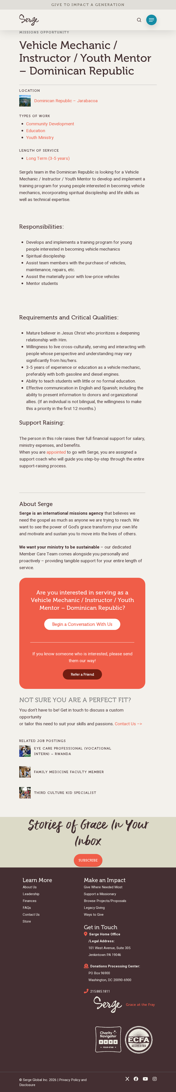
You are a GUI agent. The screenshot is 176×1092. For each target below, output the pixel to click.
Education (35, 131)
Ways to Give (94, 914)
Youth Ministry (40, 137)
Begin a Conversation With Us (82, 624)
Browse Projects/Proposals (105, 900)
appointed (56, 452)
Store (27, 921)
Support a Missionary (100, 894)
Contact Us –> (128, 724)
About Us (30, 887)
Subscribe (88, 860)
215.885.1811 (100, 991)
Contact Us (31, 914)
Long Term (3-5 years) (48, 158)
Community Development (50, 124)
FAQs (27, 907)
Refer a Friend (82, 674)
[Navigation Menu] (151, 20)
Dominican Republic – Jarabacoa (66, 101)
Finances (29, 900)
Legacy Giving (94, 907)
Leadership (31, 894)
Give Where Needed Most (103, 887)
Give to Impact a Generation (88, 5)
